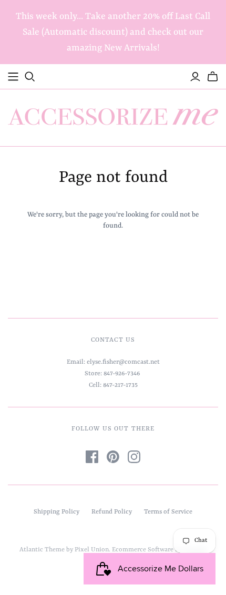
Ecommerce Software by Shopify (159, 549)
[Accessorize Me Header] (13, 76)
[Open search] (30, 76)
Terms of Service (168, 512)
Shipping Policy (56, 512)
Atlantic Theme (42, 549)
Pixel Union (92, 549)
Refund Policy (111, 512)
